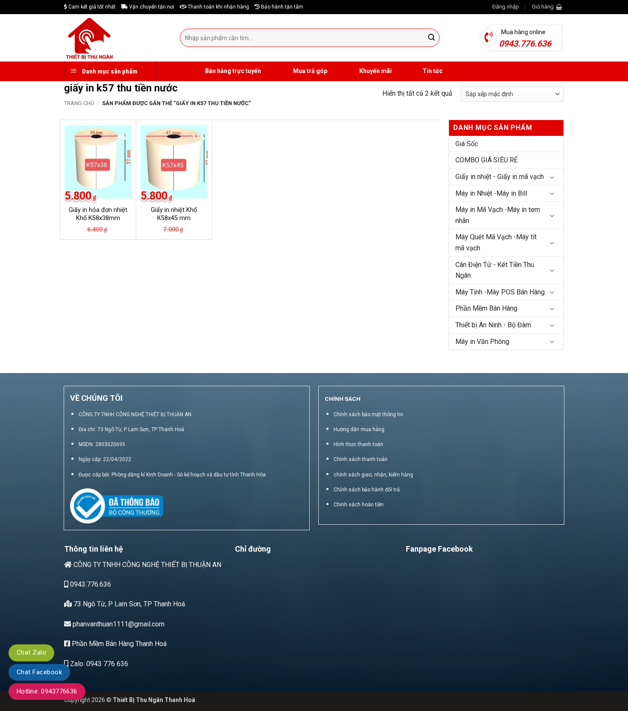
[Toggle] (552, 177)
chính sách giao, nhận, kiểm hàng (373, 475)
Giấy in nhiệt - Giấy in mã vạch (499, 177)
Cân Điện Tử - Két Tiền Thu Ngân (494, 270)
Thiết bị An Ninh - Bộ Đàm (493, 325)
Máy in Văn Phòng (482, 342)
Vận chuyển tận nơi (151, 7)
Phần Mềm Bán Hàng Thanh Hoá (118, 644)
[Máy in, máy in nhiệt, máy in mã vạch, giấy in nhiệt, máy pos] (115, 38)
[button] (505, 6)
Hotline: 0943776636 (47, 691)
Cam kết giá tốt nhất (91, 7)
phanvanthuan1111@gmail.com (117, 624)
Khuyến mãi (375, 71)
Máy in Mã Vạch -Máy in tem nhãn (497, 215)
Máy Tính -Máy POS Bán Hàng (500, 292)
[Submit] (432, 38)
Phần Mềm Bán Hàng (486, 308)
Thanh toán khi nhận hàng (217, 7)
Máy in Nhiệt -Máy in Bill (491, 193)
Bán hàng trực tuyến (232, 71)
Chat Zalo (31, 652)
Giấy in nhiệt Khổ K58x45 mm (174, 214)
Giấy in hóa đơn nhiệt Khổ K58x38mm (98, 214)
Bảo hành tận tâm (281, 7)
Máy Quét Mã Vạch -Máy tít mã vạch (496, 242)
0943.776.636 (89, 584)
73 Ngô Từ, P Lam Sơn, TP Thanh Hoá (128, 604)
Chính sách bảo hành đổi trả (367, 490)
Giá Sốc (466, 144)
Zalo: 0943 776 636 (98, 664)
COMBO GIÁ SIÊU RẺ (486, 160)
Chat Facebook (39, 672)
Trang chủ (79, 103)
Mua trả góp (309, 71)
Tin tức (433, 71)
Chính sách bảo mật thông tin (368, 414)
